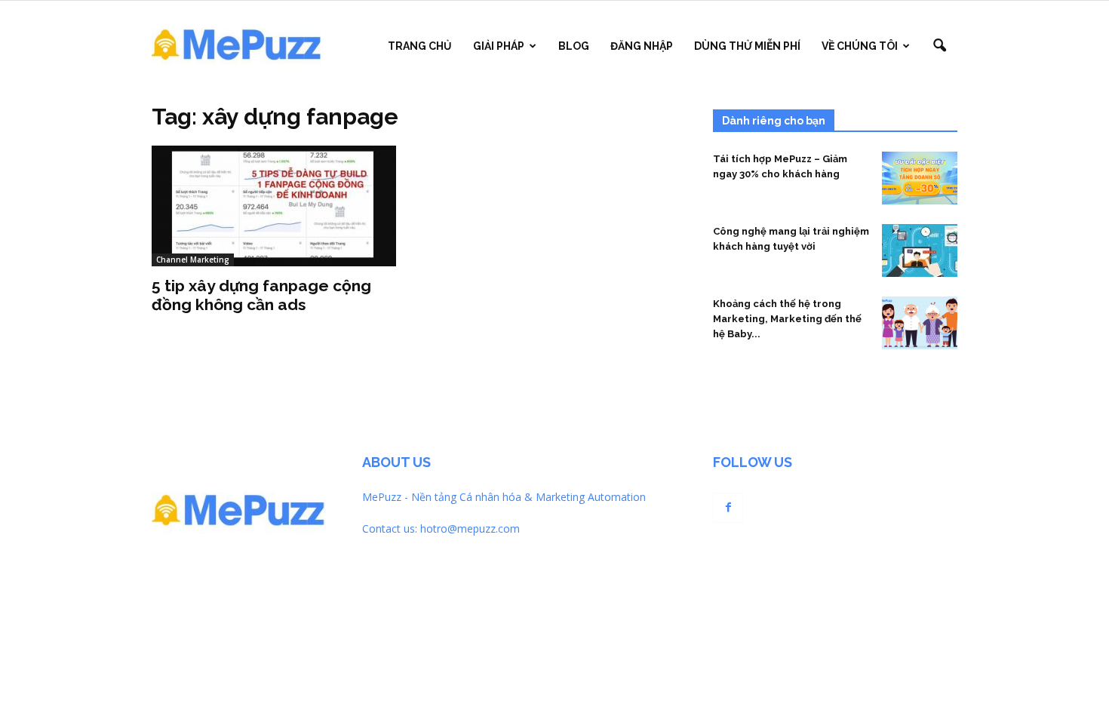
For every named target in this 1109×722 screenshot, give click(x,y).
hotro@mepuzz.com (470, 528)
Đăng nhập (641, 46)
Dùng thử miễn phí (747, 46)
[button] (939, 46)
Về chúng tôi (860, 46)
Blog (573, 46)
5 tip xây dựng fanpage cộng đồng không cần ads (261, 295)
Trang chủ (420, 46)
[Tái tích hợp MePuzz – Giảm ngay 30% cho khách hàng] (919, 178)
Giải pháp (498, 46)
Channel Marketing (192, 259)
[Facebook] (728, 508)
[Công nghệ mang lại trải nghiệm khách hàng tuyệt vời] (919, 250)
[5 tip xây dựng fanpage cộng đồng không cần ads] (274, 206)
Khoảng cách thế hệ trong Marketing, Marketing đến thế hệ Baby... (787, 318)
